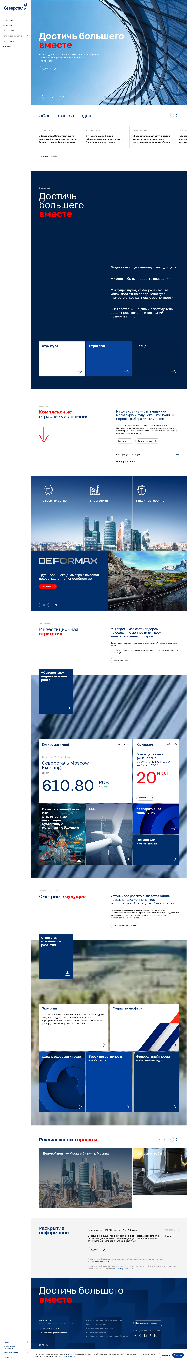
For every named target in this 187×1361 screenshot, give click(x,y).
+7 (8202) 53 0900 (46, 1320)
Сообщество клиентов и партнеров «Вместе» (107, 1336)
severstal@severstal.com (56, 1333)
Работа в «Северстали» (97, 1324)
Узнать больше (67, 1356)
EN (46, 1345)
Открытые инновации (96, 1332)
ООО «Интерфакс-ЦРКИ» (123, 1269)
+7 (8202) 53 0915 (51, 1328)
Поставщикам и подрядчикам (100, 1328)
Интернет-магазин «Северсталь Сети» (104, 1320)
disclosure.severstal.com (98, 1262)
